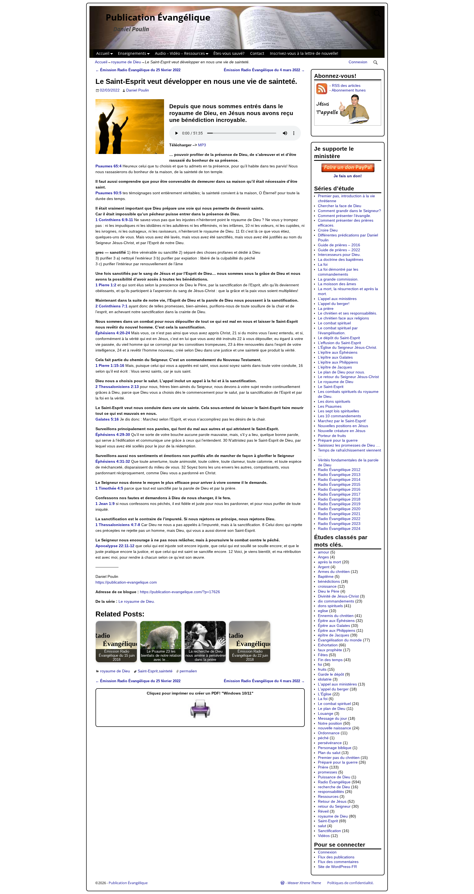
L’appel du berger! (333, 303)
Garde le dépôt (331, 674)
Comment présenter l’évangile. (344, 215)
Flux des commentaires (338, 861)
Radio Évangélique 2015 (339, 484)
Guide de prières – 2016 (339, 245)
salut (322, 826)
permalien (188, 671)
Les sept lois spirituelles (338, 411)
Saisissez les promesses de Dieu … (349, 445)
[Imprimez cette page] (200, 718)
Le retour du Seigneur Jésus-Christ (348, 377)
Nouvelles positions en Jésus (343, 426)
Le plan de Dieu (331, 708)
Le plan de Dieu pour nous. (341, 372)
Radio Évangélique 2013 (339, 474)
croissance (327, 586)
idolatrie (325, 679)
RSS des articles (346, 85)
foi (320, 664)
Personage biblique (334, 748)
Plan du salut (329, 752)
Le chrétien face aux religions (343, 318)
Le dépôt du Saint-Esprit (339, 338)
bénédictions (329, 581)
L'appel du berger (333, 689)
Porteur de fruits (332, 435)
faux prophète (330, 650)
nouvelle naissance (334, 728)
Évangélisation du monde (340, 640)
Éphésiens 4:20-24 (112, 333)
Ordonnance (329, 733)
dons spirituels (330, 606)
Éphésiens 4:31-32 (112, 461)
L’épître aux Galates (335, 357)
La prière (326, 308)
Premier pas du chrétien (339, 757)
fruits (322, 669)
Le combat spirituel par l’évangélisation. (338, 330)
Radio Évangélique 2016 (339, 489)
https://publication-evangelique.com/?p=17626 (180, 592)
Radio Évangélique (334, 782)
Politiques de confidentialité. (350, 882)
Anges (323, 557)
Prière (323, 767)
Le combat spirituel (334, 323)
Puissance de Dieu (334, 777)
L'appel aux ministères (337, 684)
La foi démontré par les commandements (338, 271)
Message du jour (332, 718)
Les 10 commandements (339, 416)
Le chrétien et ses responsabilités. (347, 313)
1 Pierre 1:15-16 (109, 365)
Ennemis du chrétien (336, 615)
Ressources (328, 796)
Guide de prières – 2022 (339, 250)
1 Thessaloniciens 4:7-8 (117, 524)
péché (323, 738)
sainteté (166, 671)
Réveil (323, 811)
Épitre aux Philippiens (336, 630)
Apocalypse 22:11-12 (114, 546)
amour (323, 552)
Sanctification (329, 831)
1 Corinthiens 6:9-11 (114, 220)
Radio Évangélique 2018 (339, 499)
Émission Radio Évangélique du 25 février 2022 (137, 70)
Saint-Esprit (148, 671)
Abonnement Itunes (349, 90)
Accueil (102, 53)
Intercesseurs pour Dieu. (339, 254)
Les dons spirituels (334, 401)
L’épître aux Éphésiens (337, 352)
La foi (323, 264)
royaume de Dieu (126, 62)
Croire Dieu (328, 230)
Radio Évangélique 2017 (339, 494)
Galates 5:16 (107, 419)
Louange (325, 713)
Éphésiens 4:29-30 (112, 434)
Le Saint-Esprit (330, 386)
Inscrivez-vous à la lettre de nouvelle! (304, 53)
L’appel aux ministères (337, 298)
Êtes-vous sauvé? (228, 53)
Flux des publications (336, 857)
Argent (323, 567)
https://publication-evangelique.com (126, 582)
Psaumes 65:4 (108, 166)
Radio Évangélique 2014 (339, 479)
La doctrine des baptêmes (340, 259)
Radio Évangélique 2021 (339, 514)
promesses (327, 772)
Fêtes (323, 655)
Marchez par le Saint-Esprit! (342, 421)
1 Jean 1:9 (105, 503)
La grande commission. (338, 279)
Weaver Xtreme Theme (304, 882)
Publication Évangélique (158, 17)
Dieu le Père (328, 591)
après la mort (329, 562)
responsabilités (331, 791)
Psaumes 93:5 (108, 193)
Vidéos (324, 835)
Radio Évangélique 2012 (339, 469)
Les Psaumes (330, 406)
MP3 (202, 145)
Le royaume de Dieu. (137, 601)
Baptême (326, 576)
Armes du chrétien (334, 571)
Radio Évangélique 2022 (339, 518)
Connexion (358, 62)
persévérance (330, 743)
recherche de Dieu (334, 787)
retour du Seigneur (334, 806)
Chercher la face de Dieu (339, 206)
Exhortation (328, 645)
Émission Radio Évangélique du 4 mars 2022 (264, 70)
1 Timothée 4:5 (109, 488)
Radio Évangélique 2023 (339, 523)
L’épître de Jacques (335, 367)
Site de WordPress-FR (337, 866)
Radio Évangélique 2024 (339, 528)
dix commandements (336, 601)
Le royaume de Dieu (335, 381)
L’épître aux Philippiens (338, 362)
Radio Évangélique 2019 (339, 504)
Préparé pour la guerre (338, 440)
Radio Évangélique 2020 (339, 509)
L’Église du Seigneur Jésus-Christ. (347, 347)
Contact (257, 53)
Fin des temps (330, 660)
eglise (323, 611)
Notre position (330, 723)
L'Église (324, 694)
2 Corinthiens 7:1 (111, 306)
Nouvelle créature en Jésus (341, 431)
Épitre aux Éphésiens (336, 620)
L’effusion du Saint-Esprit (339, 343)
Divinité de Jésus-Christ (338, 596)
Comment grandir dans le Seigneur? (349, 210)
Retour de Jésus (332, 801)
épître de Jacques (333, 635)
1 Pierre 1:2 (105, 285)
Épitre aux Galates (334, 625)
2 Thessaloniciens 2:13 (117, 386)
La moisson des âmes (337, 284)
